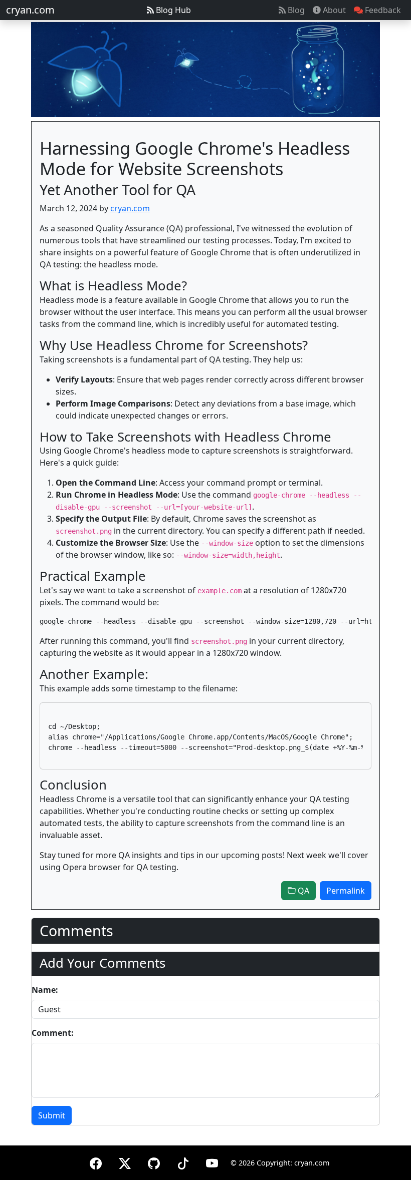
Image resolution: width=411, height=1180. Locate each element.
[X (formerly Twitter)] (125, 1161)
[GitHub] (154, 1161)
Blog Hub (172, 10)
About (333, 10)
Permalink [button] (345, 890)
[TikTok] (183, 1161)
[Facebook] (96, 1161)
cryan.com (30, 10)
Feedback (382, 10)
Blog (295, 10)
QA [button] (302, 890)
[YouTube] (212, 1161)
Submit (51, 1115)
